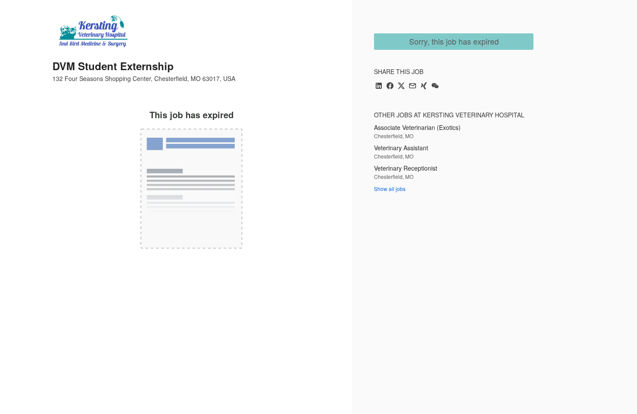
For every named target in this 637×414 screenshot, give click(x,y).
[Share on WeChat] (435, 86)
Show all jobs (390, 188)
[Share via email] (412, 86)
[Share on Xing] (423, 86)
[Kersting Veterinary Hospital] (93, 31)
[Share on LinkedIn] (378, 86)
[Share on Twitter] (401, 86)
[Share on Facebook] (390, 86)
